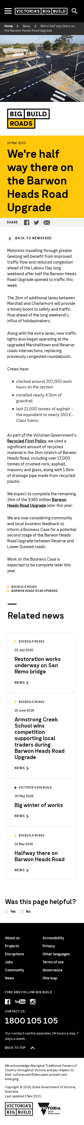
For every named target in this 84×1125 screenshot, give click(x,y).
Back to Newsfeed (33, 238)
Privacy (49, 946)
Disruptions (14, 954)
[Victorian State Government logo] (49, 1109)
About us (12, 938)
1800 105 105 (31, 1021)
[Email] (47, 222)
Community (14, 970)
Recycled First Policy (26, 441)
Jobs (9, 962)
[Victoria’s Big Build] (41, 11)
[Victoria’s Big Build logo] (19, 1109)
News (9, 978)
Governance (52, 970)
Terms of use (53, 962)
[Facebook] (26, 222)
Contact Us (15, 1011)
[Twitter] (36, 222)
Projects (12, 946)
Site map (50, 978)
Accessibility (53, 938)
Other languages (56, 954)
